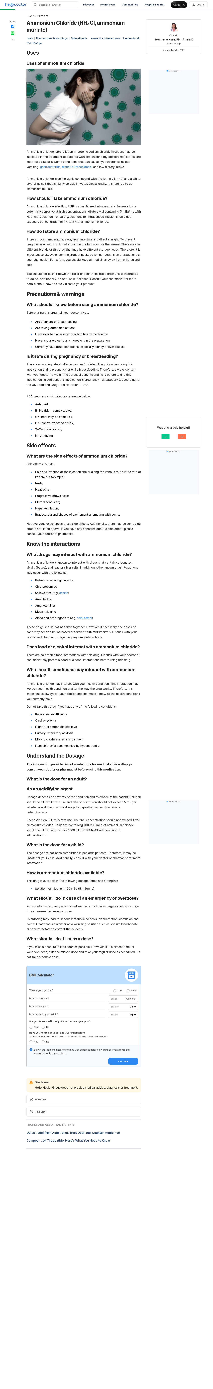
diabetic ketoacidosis (77, 167)
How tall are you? (39, 1006)
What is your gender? (41, 990)
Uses (29, 38)
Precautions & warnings (52, 38)
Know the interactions (105, 38)
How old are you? (39, 998)
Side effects (79, 38)
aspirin (63, 593)
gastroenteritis (50, 167)
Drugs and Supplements (38, 15)
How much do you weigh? (43, 1014)
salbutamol (84, 618)
